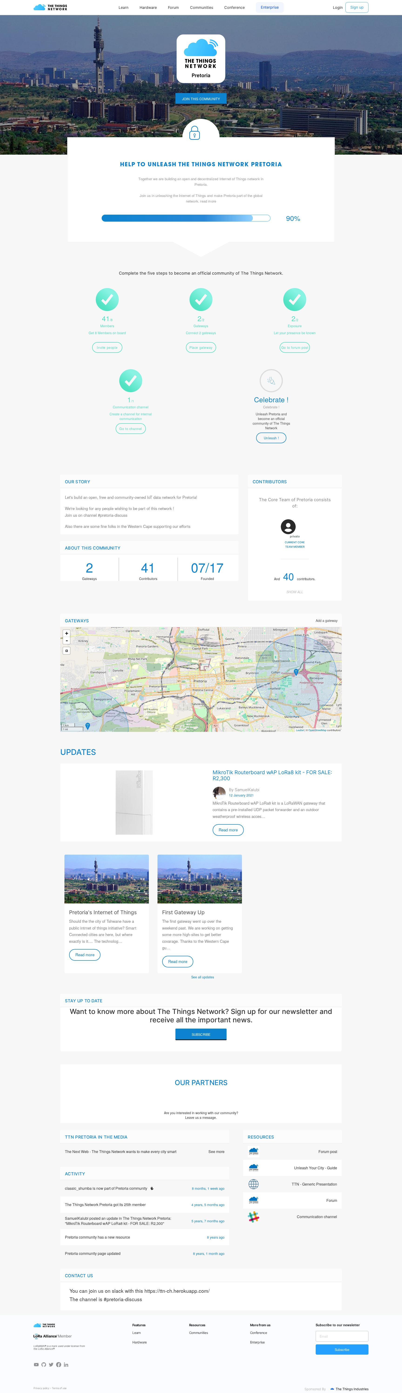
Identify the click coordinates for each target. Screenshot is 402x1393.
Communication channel (317, 1216)
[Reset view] (66, 650)
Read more (228, 830)
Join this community (201, 99)
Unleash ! (271, 438)
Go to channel (130, 428)
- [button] (66, 640)
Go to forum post (294, 347)
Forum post (327, 1151)
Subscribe (201, 1034)
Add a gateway (327, 620)
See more (216, 1151)
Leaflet (300, 730)
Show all (294, 592)
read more (208, 201)
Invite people (107, 347)
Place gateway (201, 347)
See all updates (202, 977)
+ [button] (66, 633)
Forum (331, 1200)
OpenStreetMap (317, 730)
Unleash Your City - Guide (315, 1167)
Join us (71, 515)
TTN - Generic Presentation (314, 1184)
